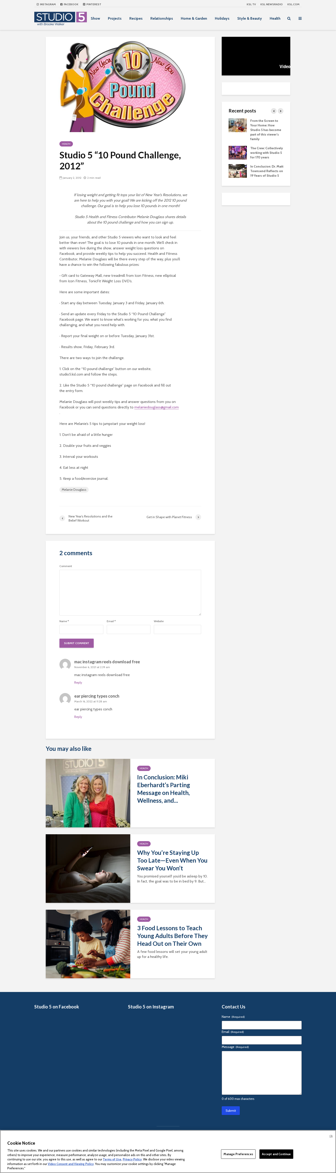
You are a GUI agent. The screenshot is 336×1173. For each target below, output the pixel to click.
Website (159, 621)
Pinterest (93, 4)
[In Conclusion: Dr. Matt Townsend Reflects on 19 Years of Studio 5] (238, 170)
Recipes (136, 18)
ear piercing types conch (96, 695)
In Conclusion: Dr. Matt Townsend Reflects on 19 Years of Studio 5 (266, 171)
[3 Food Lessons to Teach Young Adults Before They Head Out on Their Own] (88, 943)
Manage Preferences (238, 1154)
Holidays (222, 18)
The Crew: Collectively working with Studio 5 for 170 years (266, 152)
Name (64, 621)
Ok (331, 1136)
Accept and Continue (276, 1154)
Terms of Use (112, 1159)
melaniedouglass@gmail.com (156, 407)
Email (111, 621)
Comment (65, 566)
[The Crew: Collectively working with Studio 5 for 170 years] (238, 152)
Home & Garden (194, 18)
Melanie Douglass (74, 490)
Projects (115, 18)
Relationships (161, 18)
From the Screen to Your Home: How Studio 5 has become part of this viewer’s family (265, 130)
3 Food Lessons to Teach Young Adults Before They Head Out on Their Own (172, 935)
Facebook (70, 4)
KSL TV (251, 4)
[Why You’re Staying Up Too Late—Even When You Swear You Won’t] (88, 868)
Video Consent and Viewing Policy (71, 1164)
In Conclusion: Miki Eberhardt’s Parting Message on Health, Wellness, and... (163, 788)
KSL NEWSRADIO (271, 4)
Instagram (47, 4)
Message (235, 1047)
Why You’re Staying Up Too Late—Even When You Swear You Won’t (172, 860)
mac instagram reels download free (107, 661)
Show (95, 18)
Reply (78, 682)
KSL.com (293, 4)
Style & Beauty (249, 18)
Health (275, 18)
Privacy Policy (132, 1159)
